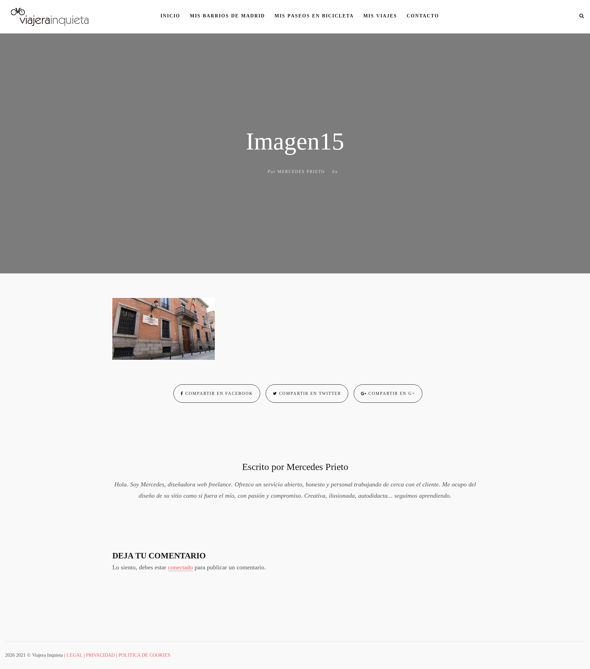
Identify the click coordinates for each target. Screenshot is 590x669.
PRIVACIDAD (100, 655)
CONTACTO (423, 15)
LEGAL (74, 655)
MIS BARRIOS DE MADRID (227, 15)
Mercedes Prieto (301, 171)
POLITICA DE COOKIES (144, 655)
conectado (180, 567)
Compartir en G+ (391, 393)
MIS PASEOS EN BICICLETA (314, 15)
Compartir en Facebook (218, 393)
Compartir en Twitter (309, 393)
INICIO (170, 15)
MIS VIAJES (380, 15)
